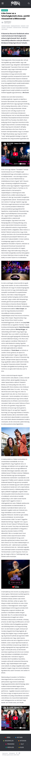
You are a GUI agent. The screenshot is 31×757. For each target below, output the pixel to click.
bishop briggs (25, 27)
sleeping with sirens (15, 25)
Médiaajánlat (12, 753)
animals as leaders (6, 25)
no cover (4, 27)
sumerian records (17, 27)
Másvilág (4, 10)
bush (27, 25)
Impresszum (5, 753)
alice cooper (4, 29)
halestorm (23, 25)
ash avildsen (9, 27)
